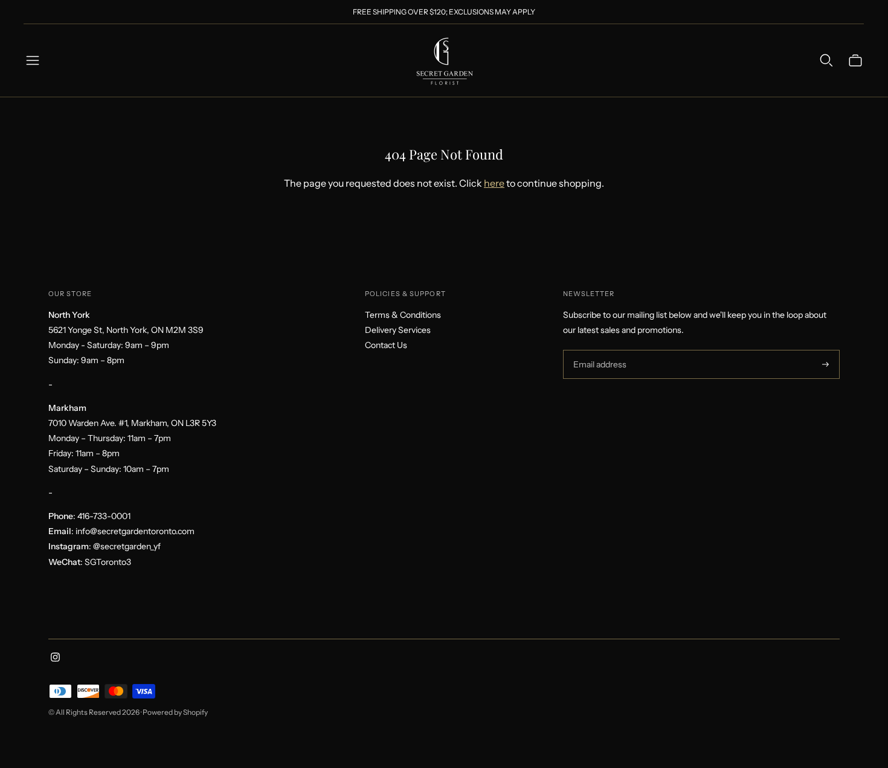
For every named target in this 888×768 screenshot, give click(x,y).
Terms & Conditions (403, 314)
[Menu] (32, 60)
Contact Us (386, 345)
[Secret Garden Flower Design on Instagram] (55, 658)
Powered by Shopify (175, 712)
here (494, 183)
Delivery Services (398, 329)
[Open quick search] (826, 60)
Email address (598, 350)
